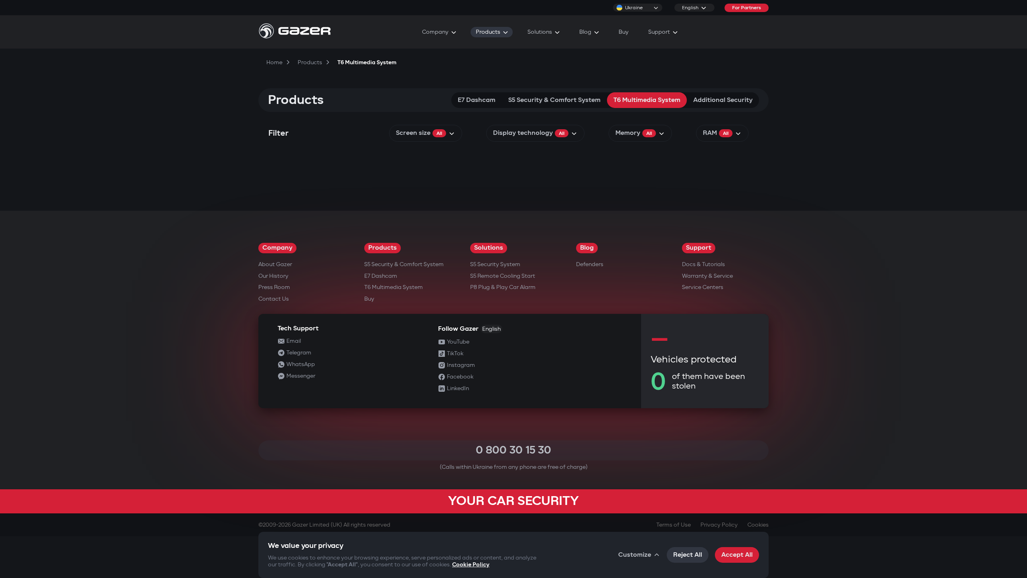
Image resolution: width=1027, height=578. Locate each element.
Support (698, 248)
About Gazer (275, 264)
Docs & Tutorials (703, 264)
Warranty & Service (707, 276)
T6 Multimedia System (646, 100)
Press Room (274, 287)
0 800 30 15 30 (513, 450)
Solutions (488, 248)
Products (382, 248)
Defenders (589, 264)
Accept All (737, 555)
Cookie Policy (470, 564)
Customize (634, 555)
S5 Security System (495, 264)
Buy (369, 298)
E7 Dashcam (476, 100)
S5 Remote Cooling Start (502, 276)
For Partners (746, 8)
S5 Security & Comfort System (554, 100)
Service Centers (702, 287)
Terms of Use (673, 524)
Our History (273, 276)
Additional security (723, 100)
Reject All (687, 555)
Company (277, 248)
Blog (587, 248)
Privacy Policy (719, 524)
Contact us (273, 298)
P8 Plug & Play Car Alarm (503, 287)
